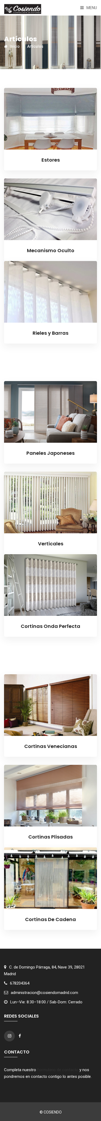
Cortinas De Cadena (50, 919)
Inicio (14, 46)
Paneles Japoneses (50, 453)
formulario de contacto (57, 1069)
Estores (50, 160)
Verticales (50, 543)
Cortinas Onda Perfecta (50, 626)
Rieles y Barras (50, 333)
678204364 (19, 983)
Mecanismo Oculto (50, 250)
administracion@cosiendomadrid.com (44, 992)
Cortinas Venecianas (50, 746)
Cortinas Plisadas (50, 836)
